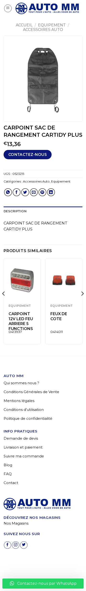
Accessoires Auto (43, 29)
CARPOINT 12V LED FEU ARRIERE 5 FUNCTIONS (21, 321)
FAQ (8, 474)
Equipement (52, 25)
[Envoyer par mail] (34, 192)
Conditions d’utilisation (24, 409)
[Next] (82, 303)
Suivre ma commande (24, 456)
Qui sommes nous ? (21, 383)
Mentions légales (19, 400)
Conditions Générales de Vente (31, 392)
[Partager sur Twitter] (25, 192)
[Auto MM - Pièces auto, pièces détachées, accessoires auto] (47, 8)
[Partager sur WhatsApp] (8, 192)
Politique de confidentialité (28, 418)
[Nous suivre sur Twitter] (23, 545)
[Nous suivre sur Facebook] (7, 545)
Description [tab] (15, 211)
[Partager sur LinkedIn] (51, 192)
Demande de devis (21, 438)
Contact (11, 482)
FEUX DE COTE (58, 316)
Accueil (24, 25)
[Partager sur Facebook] (17, 192)
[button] (8, 8)
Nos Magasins (16, 523)
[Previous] (4, 303)
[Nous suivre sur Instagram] (15, 545)
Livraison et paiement (23, 447)
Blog (8, 465)
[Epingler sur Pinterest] (42, 192)
